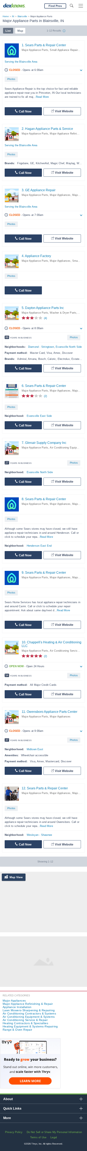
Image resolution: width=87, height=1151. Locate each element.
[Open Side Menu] (81, 6)
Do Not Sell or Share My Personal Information (54, 1132)
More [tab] (7, 1118)
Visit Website (64, 111)
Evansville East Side (39, 415)
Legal (53, 1137)
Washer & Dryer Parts (63, 312)
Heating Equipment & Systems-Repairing (30, 1026)
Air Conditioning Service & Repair (25, 1020)
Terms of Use (38, 1137)
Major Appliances (60, 194)
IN (13, 16)
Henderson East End (39, 545)
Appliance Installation (17, 1007)
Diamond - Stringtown (41, 346)
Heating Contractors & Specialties (25, 1023)
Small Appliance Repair (63, 49)
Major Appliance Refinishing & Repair (28, 1003)
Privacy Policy (14, 1132)
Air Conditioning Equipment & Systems (29, 1016)
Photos (11, 79)
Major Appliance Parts (35, 49)
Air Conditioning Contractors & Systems (29, 1013)
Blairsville (22, 16)
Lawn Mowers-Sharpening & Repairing (29, 1010)
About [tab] (8, 1099)
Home (6, 16)
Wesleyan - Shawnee (39, 834)
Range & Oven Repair (17, 1029)
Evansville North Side (69, 346)
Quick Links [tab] (12, 1108)
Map (20, 30)
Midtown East (35, 749)
